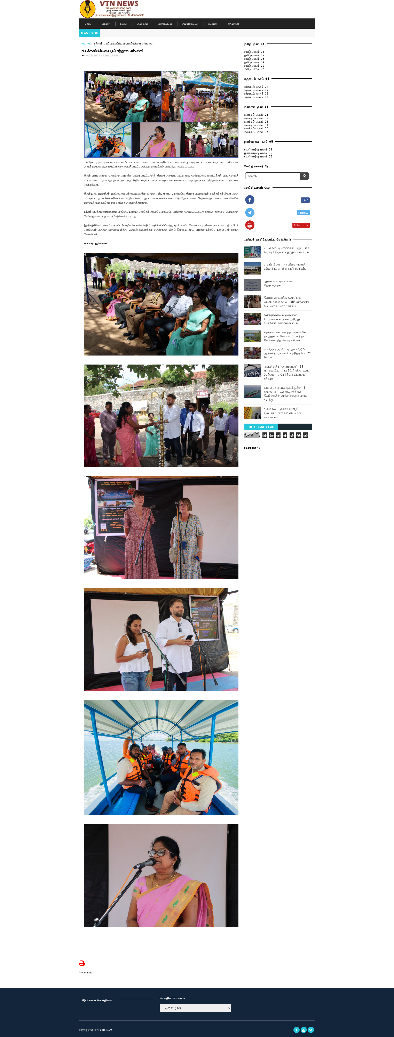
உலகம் (123, 23)
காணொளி (233, 23)
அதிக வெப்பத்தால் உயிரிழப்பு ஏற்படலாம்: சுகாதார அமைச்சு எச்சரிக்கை (282, 412)
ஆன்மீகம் (142, 23)
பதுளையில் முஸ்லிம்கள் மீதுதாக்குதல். (278, 283)
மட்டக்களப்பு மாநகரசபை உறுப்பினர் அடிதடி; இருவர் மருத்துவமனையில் (286, 249)
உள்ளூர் (106, 23)
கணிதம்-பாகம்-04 (256, 125)
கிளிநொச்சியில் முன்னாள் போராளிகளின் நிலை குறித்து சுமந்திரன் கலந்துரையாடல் (282, 318)
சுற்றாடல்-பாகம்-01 (256, 87)
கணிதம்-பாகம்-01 (256, 114)
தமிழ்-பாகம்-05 (254, 65)
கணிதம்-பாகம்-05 (256, 128)
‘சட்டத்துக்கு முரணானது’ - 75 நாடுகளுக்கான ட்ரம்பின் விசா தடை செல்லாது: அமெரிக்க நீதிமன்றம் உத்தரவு (286, 372)
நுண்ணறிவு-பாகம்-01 (258, 149)
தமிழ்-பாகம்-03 (254, 58)
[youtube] (304, 1030)
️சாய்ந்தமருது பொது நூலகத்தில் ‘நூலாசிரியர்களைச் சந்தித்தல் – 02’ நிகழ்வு (287, 353)
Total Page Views (261, 427)
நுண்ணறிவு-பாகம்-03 (258, 156)
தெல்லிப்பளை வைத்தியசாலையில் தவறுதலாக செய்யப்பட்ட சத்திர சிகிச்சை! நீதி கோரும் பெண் (285, 336)
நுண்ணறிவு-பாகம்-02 (258, 153)
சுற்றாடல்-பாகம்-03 (256, 93)
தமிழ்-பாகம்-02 (254, 55)
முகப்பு (87, 23)
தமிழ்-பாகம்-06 (254, 69)
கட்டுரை (212, 23)
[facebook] (296, 1030)
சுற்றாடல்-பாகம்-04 (256, 97)
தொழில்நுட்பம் (190, 23)
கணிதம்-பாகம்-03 (256, 121)
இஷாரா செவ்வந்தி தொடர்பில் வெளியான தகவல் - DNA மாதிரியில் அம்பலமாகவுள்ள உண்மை (286, 301)
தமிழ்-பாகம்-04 (254, 62)
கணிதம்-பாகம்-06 (256, 132)
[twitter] (311, 1030)
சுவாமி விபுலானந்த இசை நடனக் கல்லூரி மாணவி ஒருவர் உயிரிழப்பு (285, 266)
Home (86, 43)
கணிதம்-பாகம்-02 (256, 118)
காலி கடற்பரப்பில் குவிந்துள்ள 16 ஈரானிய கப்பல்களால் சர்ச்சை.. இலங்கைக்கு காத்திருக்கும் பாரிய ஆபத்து (285, 393)
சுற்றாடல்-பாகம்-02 (256, 90)
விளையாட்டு (165, 23)
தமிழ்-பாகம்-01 (254, 52)
